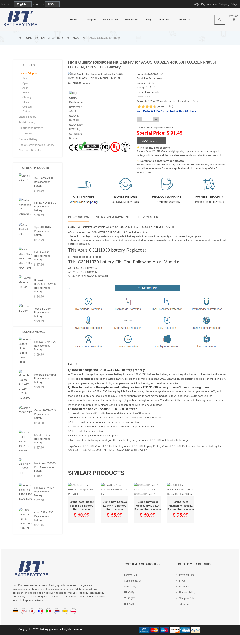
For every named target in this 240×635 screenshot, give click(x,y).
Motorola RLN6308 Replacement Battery (45, 378)
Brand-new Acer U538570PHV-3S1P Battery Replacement (147, 505)
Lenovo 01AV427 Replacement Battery (44, 491)
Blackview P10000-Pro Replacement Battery (45, 467)
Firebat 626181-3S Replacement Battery (45, 206)
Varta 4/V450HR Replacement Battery (43, 182)
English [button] (21, 4)
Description (78, 217)
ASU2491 (158, 73)
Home (28, 37)
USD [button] (51, 4)
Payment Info (209, 4)
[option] (76, 116)
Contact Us (183, 19)
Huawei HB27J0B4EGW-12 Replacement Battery (45, 286)
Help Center (147, 217)
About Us (163, 19)
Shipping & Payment (113, 217)
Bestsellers (131, 19)
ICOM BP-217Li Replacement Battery (43, 438)
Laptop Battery (52, 37)
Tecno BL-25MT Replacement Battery (43, 312)
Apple (25, 83)
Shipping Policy (228, 4)
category (90, 19)
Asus (76, 37)
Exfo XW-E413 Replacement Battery (42, 255)
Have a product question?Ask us (155, 127)
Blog (148, 19)
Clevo (25, 102)
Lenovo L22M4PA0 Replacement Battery (45, 345)
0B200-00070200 (92, 257)
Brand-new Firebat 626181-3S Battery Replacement (82, 505)
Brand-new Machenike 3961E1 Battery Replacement (180, 505)
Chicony (26, 97)
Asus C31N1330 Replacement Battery (43, 516)
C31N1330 (74, 257)
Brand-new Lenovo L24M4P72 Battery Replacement (115, 505)
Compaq (27, 106)
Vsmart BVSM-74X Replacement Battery (45, 414)
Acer (25, 78)
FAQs (196, 4)
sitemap (183, 603)
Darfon (26, 111)
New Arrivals (110, 19)
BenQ (25, 92)
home (73, 19)
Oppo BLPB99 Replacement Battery (42, 231)
